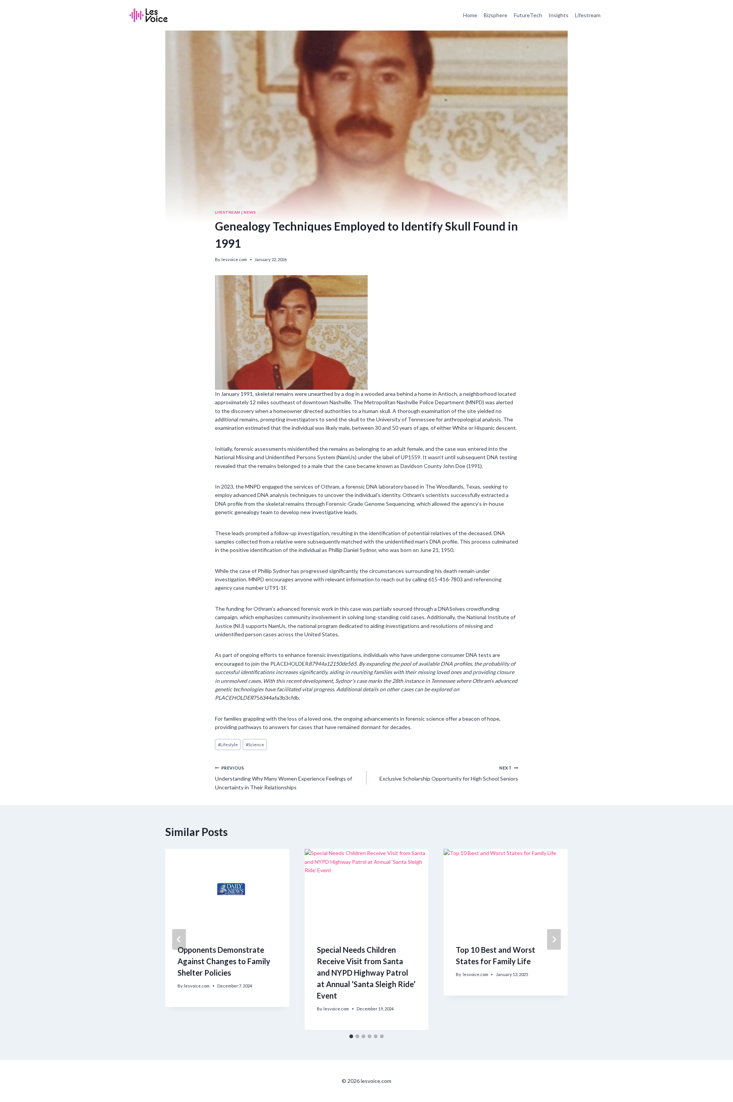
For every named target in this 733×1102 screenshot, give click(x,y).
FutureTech (528, 15)
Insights (558, 15)
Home (470, 15)
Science (255, 744)
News (250, 212)
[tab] (351, 1036)
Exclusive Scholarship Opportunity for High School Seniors (448, 773)
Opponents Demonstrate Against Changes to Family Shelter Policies (224, 961)
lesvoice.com (234, 259)
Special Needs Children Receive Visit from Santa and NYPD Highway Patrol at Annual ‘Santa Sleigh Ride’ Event (366, 972)
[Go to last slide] (179, 939)
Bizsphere (495, 15)
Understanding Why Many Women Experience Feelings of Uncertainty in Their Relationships (283, 778)
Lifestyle (228, 744)
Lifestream (588, 15)
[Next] (554, 939)
